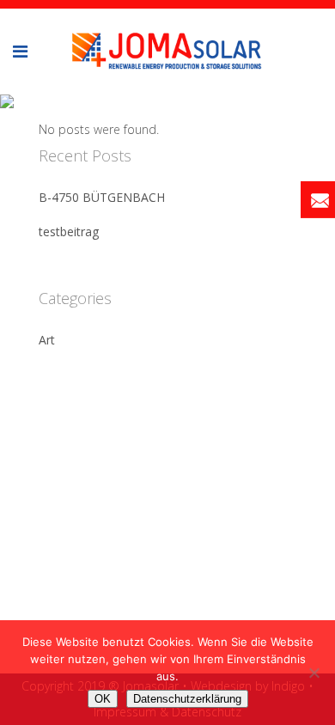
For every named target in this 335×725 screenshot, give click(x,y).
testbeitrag (69, 231)
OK (102, 698)
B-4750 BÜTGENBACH (102, 197)
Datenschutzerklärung (187, 698)
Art (47, 340)
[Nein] (313, 672)
